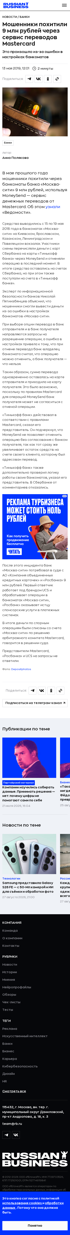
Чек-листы (11, 1002)
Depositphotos (21, 669)
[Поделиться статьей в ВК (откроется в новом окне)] (38, 79)
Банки (25, 17)
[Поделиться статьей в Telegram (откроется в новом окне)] (29, 79)
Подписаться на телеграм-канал (33, 703)
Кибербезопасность (20, 1066)
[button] (64, 5)
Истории (9, 972)
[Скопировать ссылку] (57, 79)
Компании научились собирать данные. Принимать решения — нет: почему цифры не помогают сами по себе (28, 794)
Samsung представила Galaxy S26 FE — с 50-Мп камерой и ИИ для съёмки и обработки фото (27, 887)
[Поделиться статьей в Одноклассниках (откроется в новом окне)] (48, 79)
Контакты (10, 945)
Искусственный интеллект (25, 1036)
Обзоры (9, 994)
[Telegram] (6, 1135)
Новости (10, 17)
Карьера (9, 1058)
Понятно (35, 1225)
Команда (10, 930)
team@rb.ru (12, 1123)
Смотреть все (14, 1091)
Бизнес (8, 1051)
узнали (53, 207)
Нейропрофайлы (16, 987)
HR (4, 1081)
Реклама (9, 1028)
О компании (12, 938)
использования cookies (22, 1203)
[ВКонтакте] (16, 1135)
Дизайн (8, 1073)
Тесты (7, 1009)
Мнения (8, 979)
